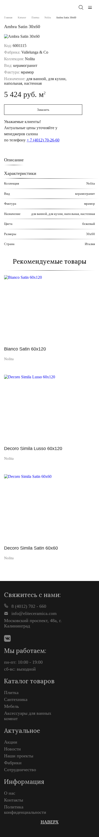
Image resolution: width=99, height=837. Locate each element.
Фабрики (13, 762)
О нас (9, 793)
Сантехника (15, 699)
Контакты (13, 800)
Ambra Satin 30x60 (66, 17)
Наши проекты (18, 755)
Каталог (22, 17)
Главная (8, 17)
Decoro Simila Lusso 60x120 (33, 448)
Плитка (35, 17)
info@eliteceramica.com (33, 613)
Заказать (43, 110)
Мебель (11, 706)
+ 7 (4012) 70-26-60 (43, 140)
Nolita (47, 17)
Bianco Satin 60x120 (25, 348)
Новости (12, 748)
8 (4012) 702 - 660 (28, 606)
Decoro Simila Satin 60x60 (31, 548)
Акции (10, 742)
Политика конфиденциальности (25, 809)
